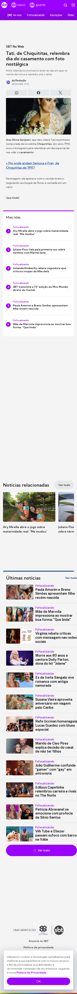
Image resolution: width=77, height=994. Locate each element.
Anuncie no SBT (39, 941)
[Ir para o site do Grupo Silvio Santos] (32, 930)
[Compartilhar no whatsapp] (16, 93)
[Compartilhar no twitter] (60, 93)
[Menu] (73, 5)
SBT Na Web (15, 46)
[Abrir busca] (65, 5)
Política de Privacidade (31, 972)
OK (38, 981)
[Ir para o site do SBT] (59, 930)
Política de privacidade (39, 947)
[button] (29, 516)
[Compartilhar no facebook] (38, 93)
